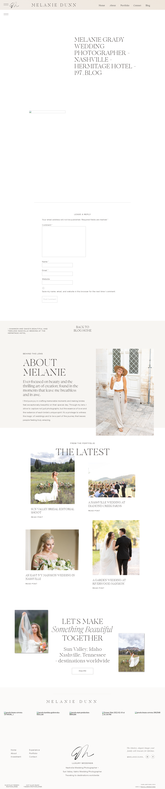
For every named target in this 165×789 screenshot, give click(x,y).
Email (45, 270)
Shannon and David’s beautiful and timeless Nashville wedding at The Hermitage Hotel (28, 331)
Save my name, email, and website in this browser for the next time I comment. (79, 291)
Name (45, 262)
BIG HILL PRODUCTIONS (148, 786)
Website (46, 279)
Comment (47, 225)
